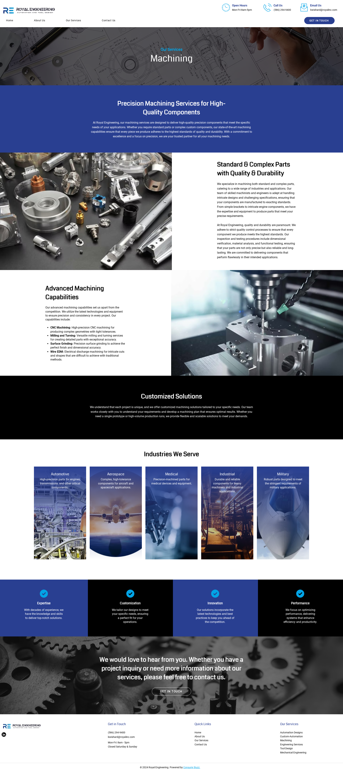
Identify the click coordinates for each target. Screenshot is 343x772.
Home (198, 732)
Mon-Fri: (112, 742)
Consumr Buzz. (191, 767)
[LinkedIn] (4, 734)
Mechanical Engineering (293, 752)
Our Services (201, 740)
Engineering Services (291, 744)
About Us (200, 736)
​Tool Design (286, 748)
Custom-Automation (291, 736)
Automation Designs (291, 732)
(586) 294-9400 (116, 732)
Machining (286, 740)
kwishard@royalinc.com (323, 9)
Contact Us (201, 744)
